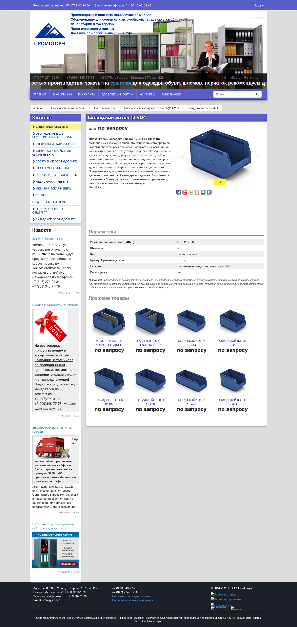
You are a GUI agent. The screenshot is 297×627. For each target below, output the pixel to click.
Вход (258, 5)
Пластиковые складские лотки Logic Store (151, 108)
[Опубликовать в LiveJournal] (191, 192)
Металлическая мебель (53, 188)
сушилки (106, 82)
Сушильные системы (51, 127)
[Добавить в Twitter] (203, 192)
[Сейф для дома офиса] (55, 550)
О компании (62, 94)
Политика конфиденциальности (133, 596)
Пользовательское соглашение (132, 600)
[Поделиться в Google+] (184, 192)
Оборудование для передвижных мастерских (52, 135)
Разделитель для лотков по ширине (150, 343)
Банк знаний (171, 94)
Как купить (86, 94)
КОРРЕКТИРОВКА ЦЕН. (48, 239)
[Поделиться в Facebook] (178, 192)
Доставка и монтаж (117, 94)
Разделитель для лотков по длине (109, 343)
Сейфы (40, 195)
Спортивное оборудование (56, 161)
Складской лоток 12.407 (109, 402)
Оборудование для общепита (48, 211)
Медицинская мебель (51, 181)
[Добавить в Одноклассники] (197, 192)
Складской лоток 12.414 (191, 343)
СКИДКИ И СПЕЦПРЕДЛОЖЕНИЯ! (55, 305)
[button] (183, 156)
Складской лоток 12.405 (191, 402)
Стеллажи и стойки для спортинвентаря (51, 152)
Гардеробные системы (49, 202)
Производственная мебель (67, 108)
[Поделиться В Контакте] (209, 192)
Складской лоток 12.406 (150, 402)
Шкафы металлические (53, 168)
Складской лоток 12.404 (202, 108)
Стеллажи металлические (55, 144)
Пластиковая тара (105, 108)
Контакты (147, 94)
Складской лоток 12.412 (232, 343)
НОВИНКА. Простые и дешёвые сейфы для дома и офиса (53, 526)
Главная (39, 94)
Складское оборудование (55, 219)
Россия (181, 260)
